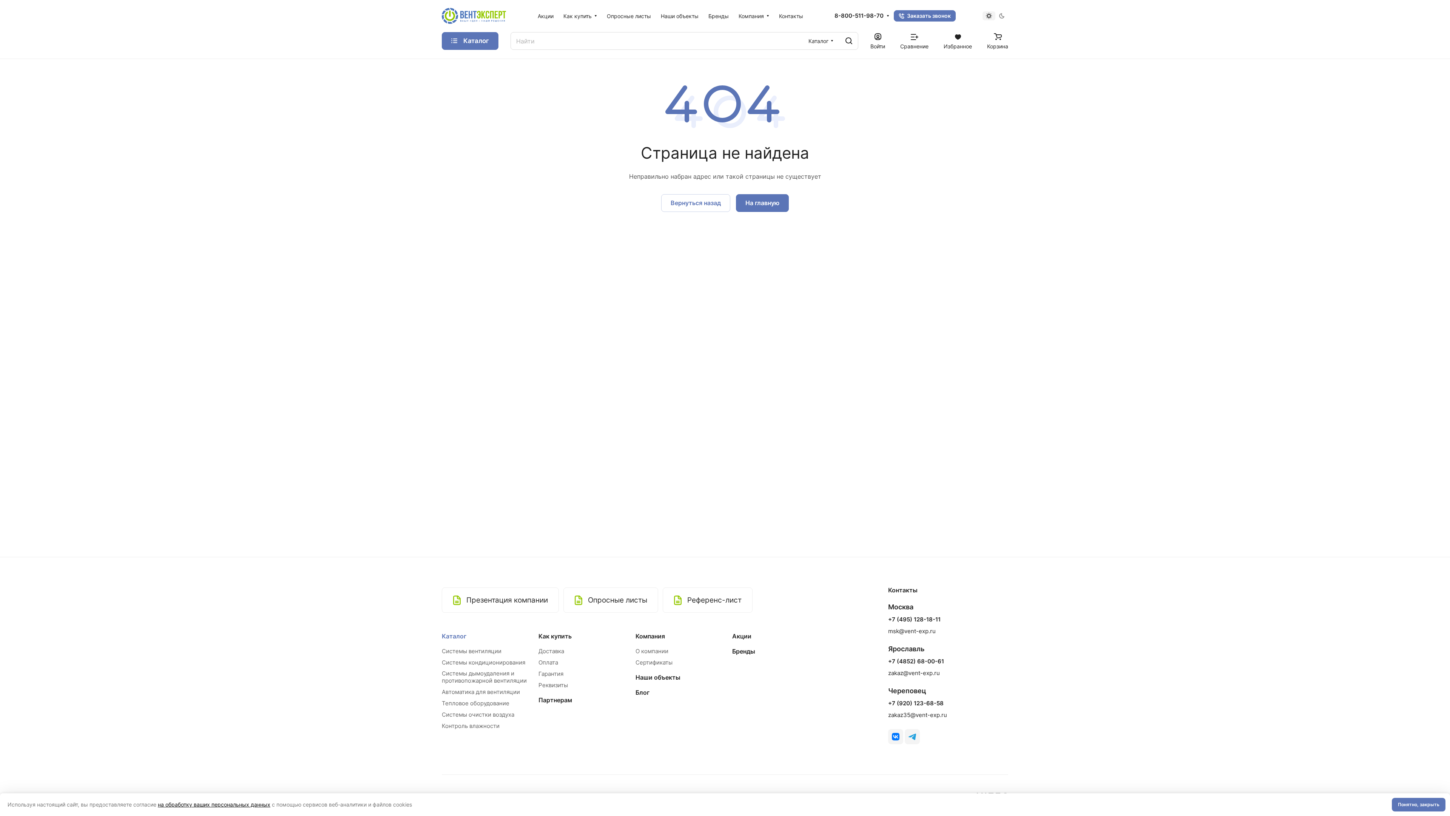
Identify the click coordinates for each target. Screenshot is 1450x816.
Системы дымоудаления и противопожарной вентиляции (484, 677)
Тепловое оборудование (475, 703)
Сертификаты (654, 662)
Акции (741, 636)
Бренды (743, 651)
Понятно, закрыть (1418, 804)
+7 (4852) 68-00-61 (916, 661)
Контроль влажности (471, 725)
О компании (652, 651)
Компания (650, 636)
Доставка (551, 651)
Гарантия (550, 673)
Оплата (548, 662)
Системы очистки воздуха (478, 714)
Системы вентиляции (471, 651)
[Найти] (848, 41)
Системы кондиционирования (483, 662)
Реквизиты (553, 685)
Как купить (555, 636)
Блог (642, 692)
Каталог (454, 636)
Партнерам (555, 700)
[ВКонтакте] (895, 736)
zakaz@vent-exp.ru (914, 673)
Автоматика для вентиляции (481, 691)
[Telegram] (912, 736)
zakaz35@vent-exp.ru (917, 715)
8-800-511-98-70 (859, 15)
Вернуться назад (696, 203)
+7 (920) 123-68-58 (916, 703)
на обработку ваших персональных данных (214, 804)
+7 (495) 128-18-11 (914, 619)
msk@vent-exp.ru (912, 631)
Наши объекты (658, 677)
